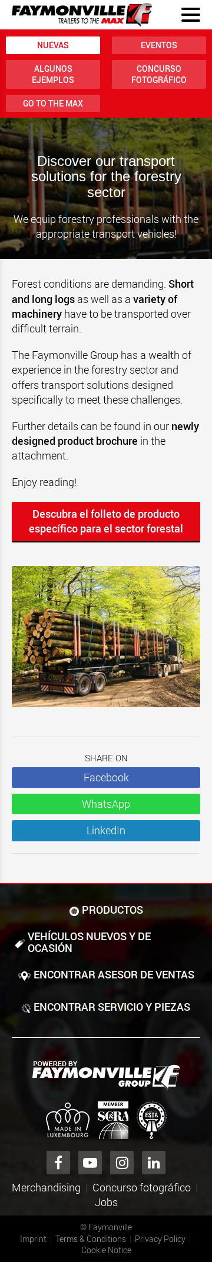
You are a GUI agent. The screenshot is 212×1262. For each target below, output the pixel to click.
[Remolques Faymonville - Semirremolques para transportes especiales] (106, 1075)
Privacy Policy (160, 1238)
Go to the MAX (53, 103)
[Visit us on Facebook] (58, 1162)
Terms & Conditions (90, 1238)
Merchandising (46, 1187)
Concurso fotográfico (159, 74)
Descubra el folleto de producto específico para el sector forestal (106, 521)
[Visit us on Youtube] (90, 1162)
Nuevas (53, 45)
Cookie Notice (106, 1250)
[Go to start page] (82, 14)
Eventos (159, 45)
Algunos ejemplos (53, 74)
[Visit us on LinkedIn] (153, 1162)
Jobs (106, 1202)
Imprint (33, 1238)
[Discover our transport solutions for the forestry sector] (106, 642)
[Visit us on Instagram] (122, 1162)
